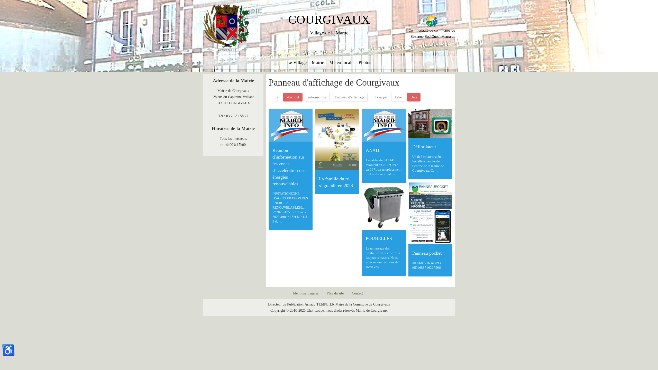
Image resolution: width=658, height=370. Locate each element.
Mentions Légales (305, 293)
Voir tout (292, 97)
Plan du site (335, 293)
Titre (398, 97)
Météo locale (341, 62)
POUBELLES (379, 238)
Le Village (297, 62)
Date (413, 97)
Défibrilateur (424, 146)
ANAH (372, 150)
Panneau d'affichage (349, 97)
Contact (357, 293)
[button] (640, 352)
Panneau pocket (427, 253)
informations (317, 97)
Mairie (318, 62)
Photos (365, 62)
